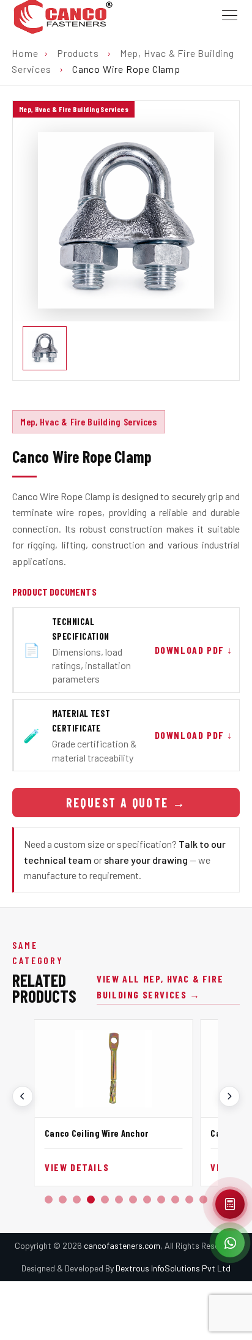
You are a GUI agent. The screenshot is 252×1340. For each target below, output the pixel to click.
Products (77, 53)
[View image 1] (45, 348)
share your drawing (146, 860)
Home (25, 53)
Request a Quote (126, 802)
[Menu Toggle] (229, 15)
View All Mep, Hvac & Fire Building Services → (160, 986)
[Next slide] (229, 1096)
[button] (49, 1199)
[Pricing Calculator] (230, 1204)
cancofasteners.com (122, 1245)
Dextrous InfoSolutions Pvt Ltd (173, 1268)
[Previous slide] (22, 1096)
